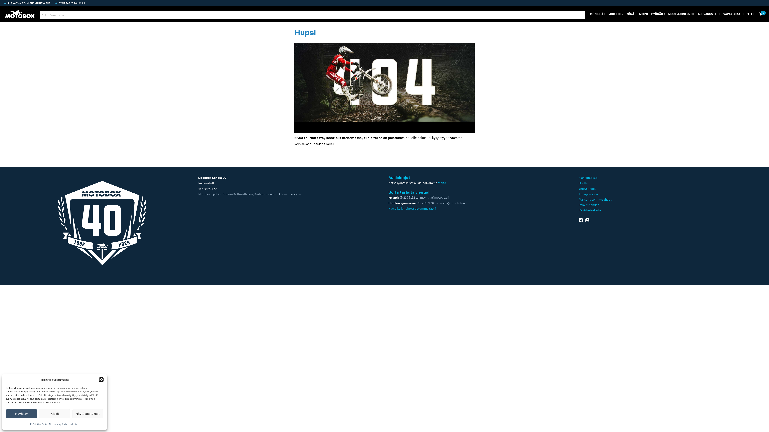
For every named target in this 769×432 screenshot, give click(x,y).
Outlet (749, 14)
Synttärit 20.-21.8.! (71, 3)
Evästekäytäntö (38, 424)
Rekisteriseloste (590, 210)
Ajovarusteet (709, 14)
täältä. (442, 183)
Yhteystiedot (587, 189)
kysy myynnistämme (447, 137)
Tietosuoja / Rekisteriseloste (63, 424)
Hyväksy (21, 414)
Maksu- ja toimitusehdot (595, 199)
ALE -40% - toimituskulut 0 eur (28, 3)
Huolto (583, 183)
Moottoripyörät (622, 14)
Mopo (643, 14)
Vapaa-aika (731, 14)
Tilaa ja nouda (588, 194)
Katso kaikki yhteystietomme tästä (412, 208)
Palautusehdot (589, 205)
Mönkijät (597, 14)
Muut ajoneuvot (681, 14)
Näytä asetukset (88, 414)
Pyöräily (658, 14)
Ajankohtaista (588, 178)
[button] (101, 380)
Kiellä (55, 414)
